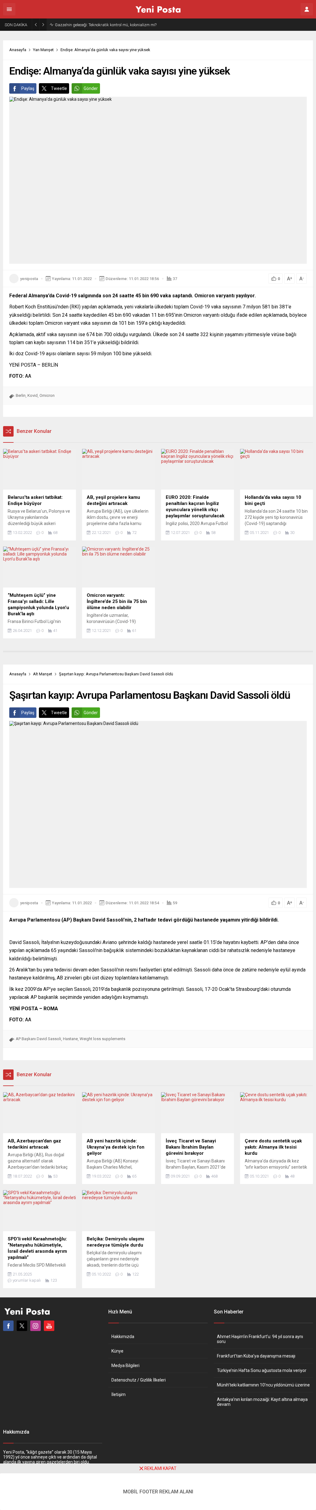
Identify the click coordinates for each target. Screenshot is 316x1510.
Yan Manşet (43, 49)
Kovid (32, 395)
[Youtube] (49, 1326)
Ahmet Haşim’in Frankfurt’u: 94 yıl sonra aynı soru (260, 1339)
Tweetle (59, 88)
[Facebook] (8, 1326)
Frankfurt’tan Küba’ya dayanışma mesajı (256, 1355)
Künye (117, 1351)
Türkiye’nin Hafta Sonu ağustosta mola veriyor (261, 1370)
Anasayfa (17, 49)
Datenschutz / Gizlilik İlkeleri (138, 1380)
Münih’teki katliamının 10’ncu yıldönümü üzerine (263, 1384)
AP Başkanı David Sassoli (38, 1038)
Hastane (70, 1038)
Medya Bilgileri (125, 1365)
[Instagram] (35, 1326)
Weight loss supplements (102, 1038)
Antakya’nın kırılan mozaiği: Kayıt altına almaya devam (262, 1402)
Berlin (21, 395)
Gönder (91, 88)
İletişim (118, 1394)
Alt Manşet (42, 674)
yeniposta (29, 278)
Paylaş (27, 88)
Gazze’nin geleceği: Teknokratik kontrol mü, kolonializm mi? (105, 24)
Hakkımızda (122, 1336)
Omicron (47, 395)
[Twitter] (22, 1326)
